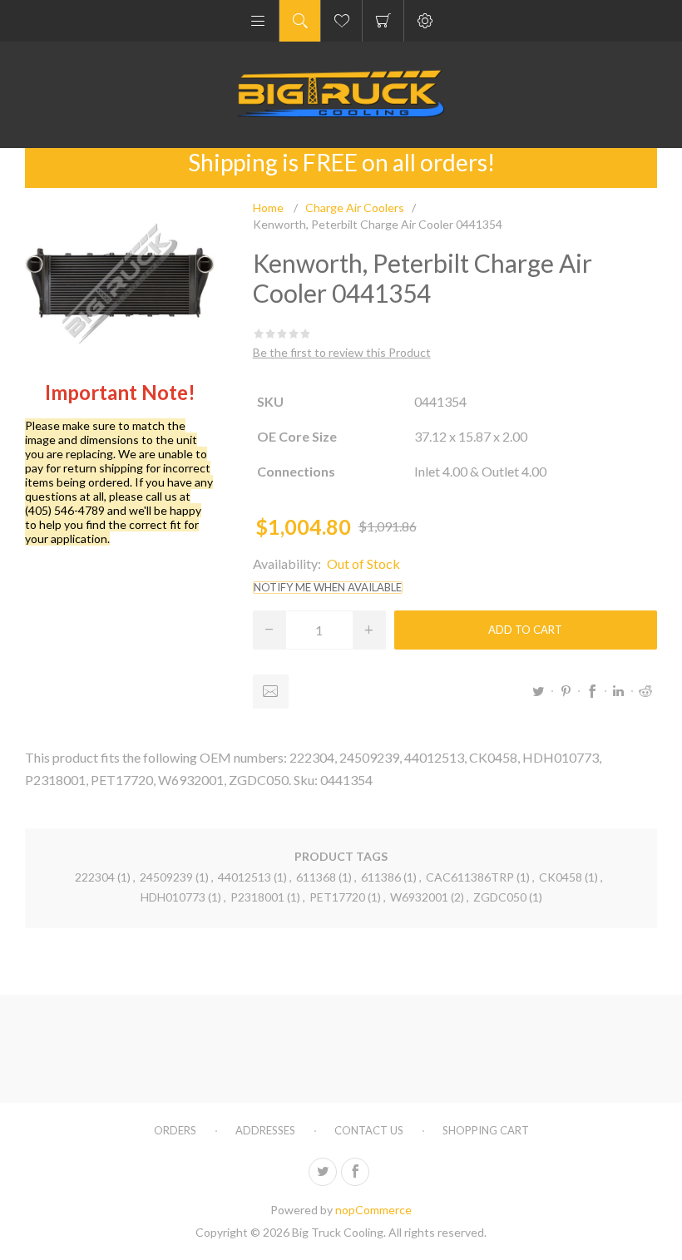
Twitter (539, 691)
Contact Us (368, 1130)
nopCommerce (373, 1210)
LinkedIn (619, 691)
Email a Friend (271, 691)
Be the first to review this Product (342, 352)
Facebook (592, 691)
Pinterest (566, 691)
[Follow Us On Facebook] (355, 1172)
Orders (175, 1130)
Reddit (645, 691)
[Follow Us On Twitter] (323, 1172)
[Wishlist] (341, 21)
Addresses (265, 1130)
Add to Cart (525, 629)
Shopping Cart (383, 21)
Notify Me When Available (328, 587)
